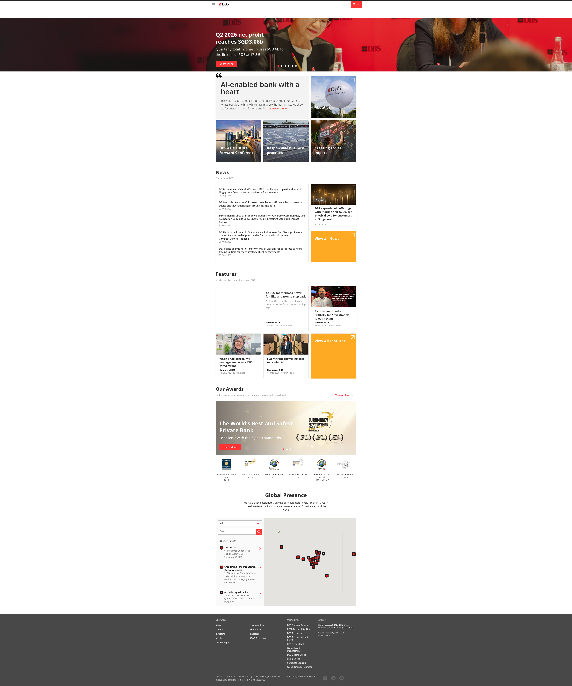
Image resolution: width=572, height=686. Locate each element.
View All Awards (344, 395)
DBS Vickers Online (296, 654)
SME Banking (293, 658)
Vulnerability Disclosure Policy (300, 676)
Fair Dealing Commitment (268, 676)
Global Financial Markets (299, 666)
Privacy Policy (245, 676)
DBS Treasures (294, 633)
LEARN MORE (276, 108)
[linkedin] (333, 678)
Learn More (226, 63)
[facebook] (325, 678)
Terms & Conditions (225, 676)
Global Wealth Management (294, 649)
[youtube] (341, 678)
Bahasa (223, 222)
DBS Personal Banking (298, 625)
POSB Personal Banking (298, 629)
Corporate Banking (296, 662)
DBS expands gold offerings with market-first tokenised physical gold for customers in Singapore (333, 214)
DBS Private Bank (295, 644)
